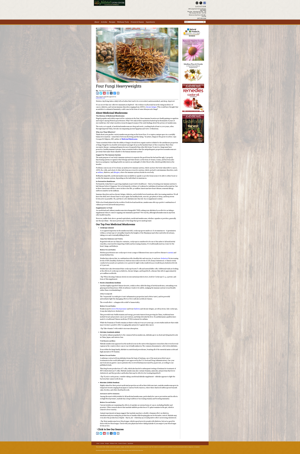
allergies (117, 172)
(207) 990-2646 (201, 18)
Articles (104, 22)
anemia (170, 253)
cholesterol (165, 258)
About (96, 22)
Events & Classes (137, 22)
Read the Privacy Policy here (137, 450)
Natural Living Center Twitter (200, 3)
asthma (100, 172)
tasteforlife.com (100, 98)
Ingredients (150, 22)
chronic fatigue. (151, 107)
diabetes (137, 309)
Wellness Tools (123, 22)
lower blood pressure (119, 309)
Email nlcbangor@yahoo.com (197, 3)
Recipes (112, 22)
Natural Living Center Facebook (204, 3)
